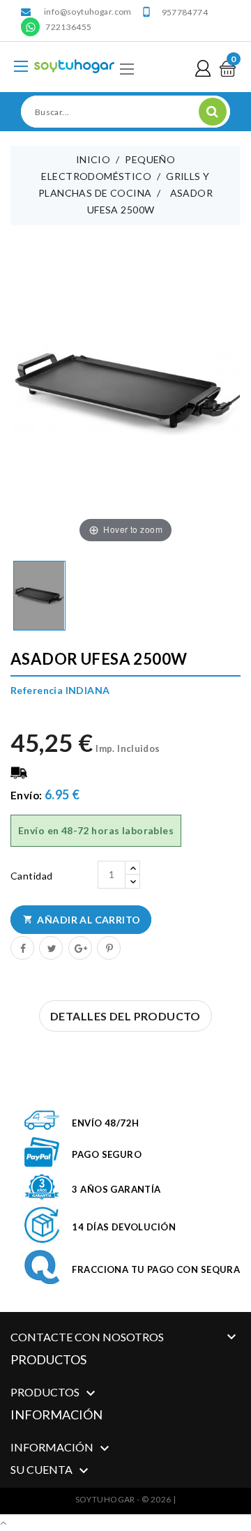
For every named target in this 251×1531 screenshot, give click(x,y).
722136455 (68, 27)
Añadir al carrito (82, 920)
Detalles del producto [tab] (125, 1016)
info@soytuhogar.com (88, 11)
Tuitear (50, 947)
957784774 (185, 12)
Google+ (79, 947)
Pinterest (108, 947)
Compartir (21, 947)
